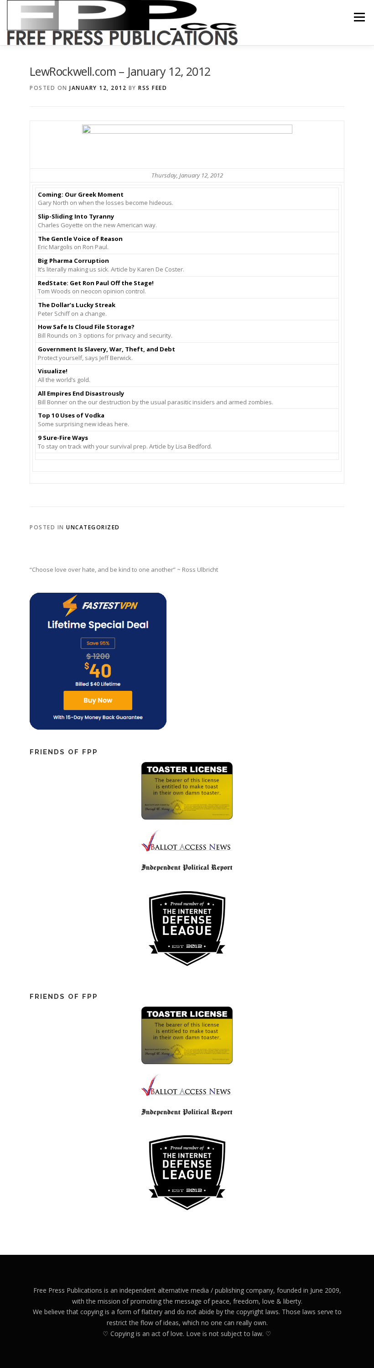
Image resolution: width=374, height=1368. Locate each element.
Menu (359, 17)
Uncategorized (93, 527)
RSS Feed (152, 88)
